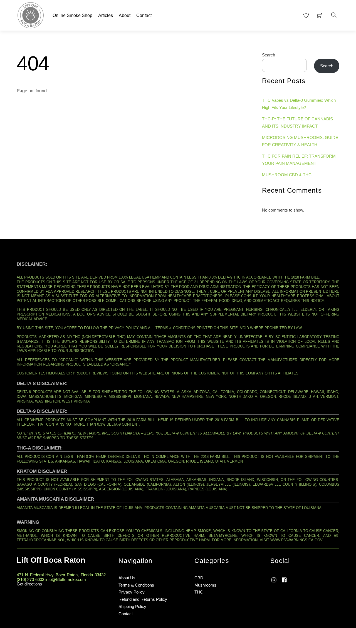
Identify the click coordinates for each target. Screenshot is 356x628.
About (124, 15)
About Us (126, 577)
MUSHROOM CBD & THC (287, 174)
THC (198, 592)
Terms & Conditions (136, 585)
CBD (198, 577)
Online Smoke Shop (72, 15)
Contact (144, 15)
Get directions (29, 584)
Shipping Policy (132, 606)
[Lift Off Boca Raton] (30, 14)
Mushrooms (205, 585)
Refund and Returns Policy (142, 599)
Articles (105, 15)
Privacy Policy (131, 592)
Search (268, 55)
